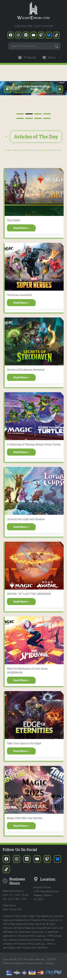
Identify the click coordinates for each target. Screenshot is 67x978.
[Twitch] (41, 35)
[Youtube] (33, 35)
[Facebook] (10, 35)
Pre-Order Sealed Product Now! (33, 87)
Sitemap (49, 963)
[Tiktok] (56, 35)
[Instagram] (18, 35)
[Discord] (26, 35)
